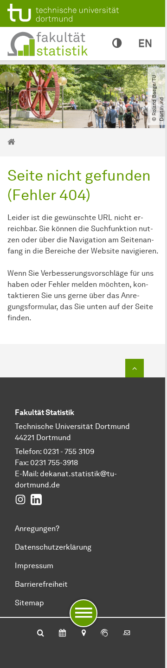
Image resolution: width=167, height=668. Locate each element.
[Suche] (40, 633)
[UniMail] (127, 633)
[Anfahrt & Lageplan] (83, 633)
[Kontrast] (117, 44)
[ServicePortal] (104, 633)
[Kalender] (62, 633)
